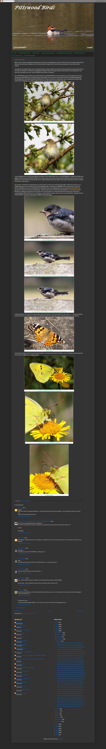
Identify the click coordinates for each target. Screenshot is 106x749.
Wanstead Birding (21, 648)
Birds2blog (19, 622)
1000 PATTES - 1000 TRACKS (23, 651)
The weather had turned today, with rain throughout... (71, 662)
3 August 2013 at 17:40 (24, 516)
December (60, 632)
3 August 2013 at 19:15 (24, 532)
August (59, 641)
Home (14, 53)
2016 (57, 624)
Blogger (60, 738)
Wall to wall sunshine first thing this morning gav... (70, 668)
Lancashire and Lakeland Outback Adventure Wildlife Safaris (34, 521)
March (59, 717)
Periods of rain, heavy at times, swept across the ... (70, 657)
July (58, 708)
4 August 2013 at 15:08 (24, 604)
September (60, 639)
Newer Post (18, 610)
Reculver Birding (20, 626)
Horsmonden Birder (21, 682)
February (59, 719)
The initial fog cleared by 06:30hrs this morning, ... (70, 699)
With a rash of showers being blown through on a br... (71, 702)
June (58, 711)
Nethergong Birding (21, 640)
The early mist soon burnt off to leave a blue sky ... (70, 691)
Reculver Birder (20, 633)
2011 (57, 726)
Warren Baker (21, 548)
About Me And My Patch (24, 53)
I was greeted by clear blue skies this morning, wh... (70, 678)
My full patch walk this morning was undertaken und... (71, 653)
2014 (57, 628)
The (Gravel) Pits (20, 664)
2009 (57, 730)
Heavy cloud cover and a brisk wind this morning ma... (71, 676)
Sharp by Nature (20, 686)
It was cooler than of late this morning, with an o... (70, 693)
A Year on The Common (22, 678)
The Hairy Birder (20, 637)
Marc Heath (21, 537)
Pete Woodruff (22, 578)
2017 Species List (17, 55)
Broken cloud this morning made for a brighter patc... (71, 670)
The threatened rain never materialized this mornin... (71, 697)
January (59, 721)
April (58, 715)
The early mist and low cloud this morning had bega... (71, 647)
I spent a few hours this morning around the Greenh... (71, 704)
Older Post (80, 610)
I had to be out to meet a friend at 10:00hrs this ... (70, 649)
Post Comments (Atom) (28, 613)
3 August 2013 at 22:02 (24, 585)
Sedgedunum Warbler (22, 675)
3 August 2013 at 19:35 (24, 573)
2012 (57, 724)
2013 (57, 630)
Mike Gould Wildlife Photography (25, 667)
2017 (57, 622)
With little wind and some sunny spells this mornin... (71, 695)
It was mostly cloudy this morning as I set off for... (70, 685)
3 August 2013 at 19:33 (24, 553)
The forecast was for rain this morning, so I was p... (70, 689)
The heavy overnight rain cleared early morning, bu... (71, 655)
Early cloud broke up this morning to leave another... (71, 666)
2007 (57, 734)
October (59, 636)
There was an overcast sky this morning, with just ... (71, 687)
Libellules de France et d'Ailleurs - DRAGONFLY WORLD (31, 655)
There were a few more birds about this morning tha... (71, 683)
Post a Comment (21, 607)
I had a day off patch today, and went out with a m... (70, 659)
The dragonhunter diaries (23, 689)
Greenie (20, 507)
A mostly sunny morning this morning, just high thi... (71, 664)
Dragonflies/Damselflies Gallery (64, 53)
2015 (57, 626)
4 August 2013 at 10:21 (24, 595)
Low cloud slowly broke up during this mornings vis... (71, 672)
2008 (57, 732)
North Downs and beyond (23, 629)
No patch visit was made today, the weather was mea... (71, 674)
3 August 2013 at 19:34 (24, 564)
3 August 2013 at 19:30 (24, 543)
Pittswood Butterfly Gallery (48, 53)
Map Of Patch (36, 53)
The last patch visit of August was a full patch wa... (70, 643)
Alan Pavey (21, 590)
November (60, 634)
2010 (57, 728)
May (58, 713)
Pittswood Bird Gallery (29, 55)
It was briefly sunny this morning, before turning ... (70, 680)
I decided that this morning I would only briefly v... (70, 645)
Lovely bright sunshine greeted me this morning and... (71, 651)
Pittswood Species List (79, 53)
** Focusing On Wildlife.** (23, 671)
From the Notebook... (21, 644)
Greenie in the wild (21, 693)
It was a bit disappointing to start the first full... (69, 706)
